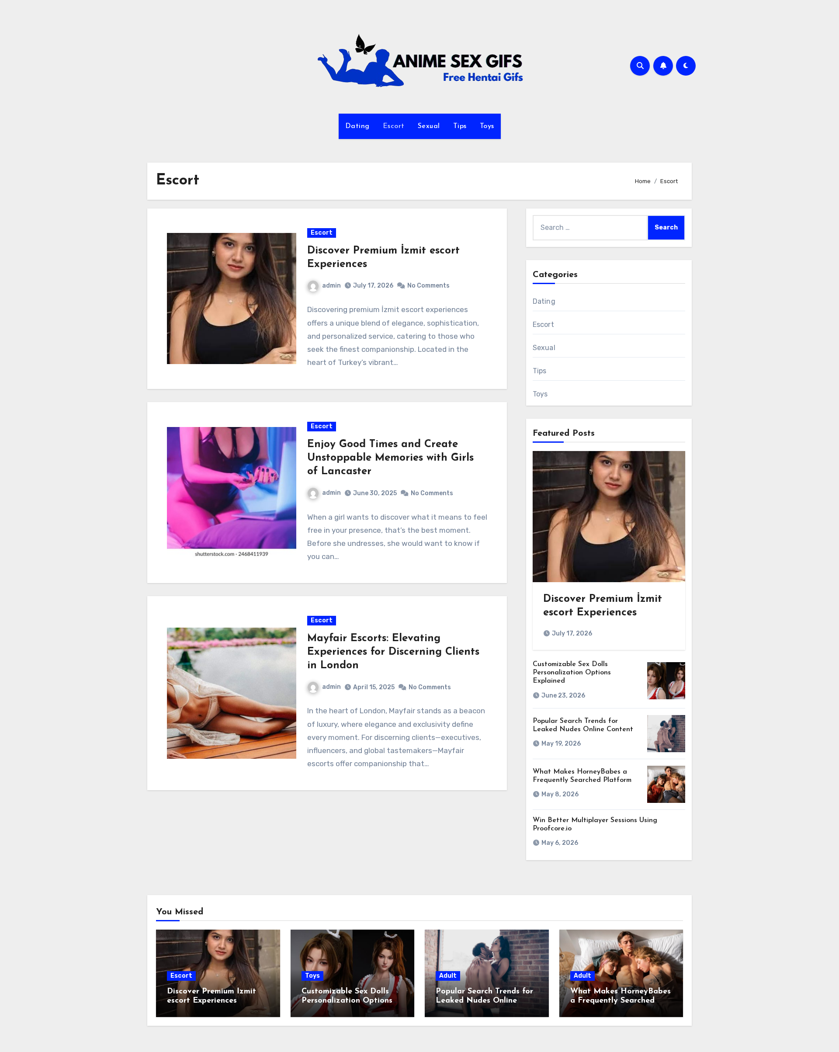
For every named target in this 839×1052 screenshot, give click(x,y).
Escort (394, 126)
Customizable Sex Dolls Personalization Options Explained (572, 672)
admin (331, 285)
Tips (460, 126)
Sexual (429, 126)
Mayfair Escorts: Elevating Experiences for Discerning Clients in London (393, 652)
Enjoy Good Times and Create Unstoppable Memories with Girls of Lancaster (390, 458)
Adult (448, 975)
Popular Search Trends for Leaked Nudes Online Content (484, 1001)
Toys (487, 126)
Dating (357, 126)
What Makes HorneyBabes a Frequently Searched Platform (620, 1001)
